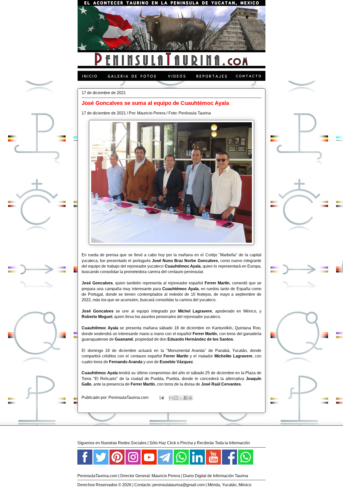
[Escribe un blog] (176, 397)
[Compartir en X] (180, 397)
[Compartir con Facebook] (185, 397)
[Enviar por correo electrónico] (171, 397)
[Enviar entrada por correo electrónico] (161, 397)
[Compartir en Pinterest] (190, 397)
